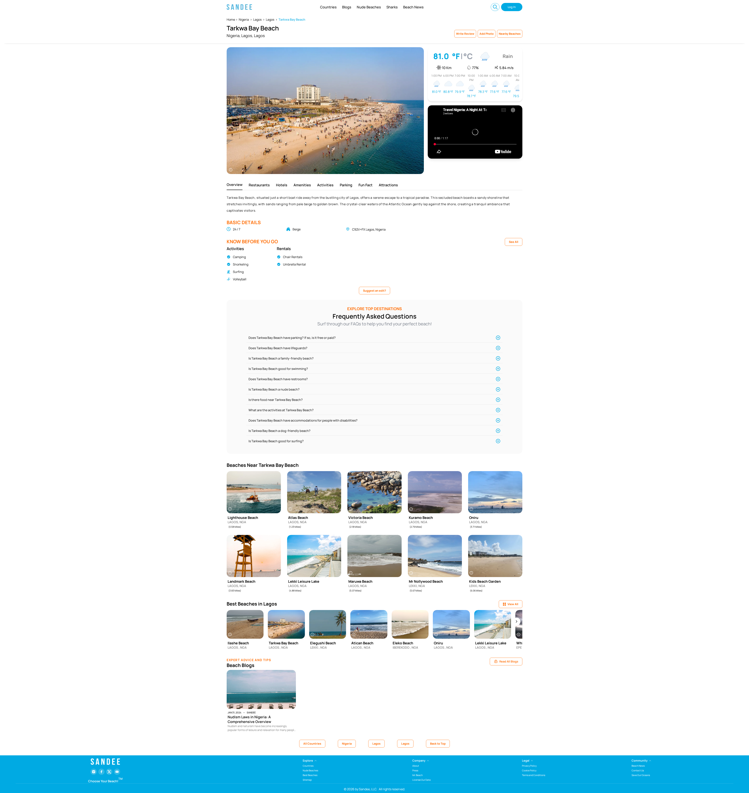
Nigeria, (233, 35)
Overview (234, 184)
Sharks (392, 7)
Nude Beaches (369, 7)
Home (231, 19)
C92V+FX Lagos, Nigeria (369, 229)
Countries (328, 7)
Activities (325, 185)
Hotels (281, 185)
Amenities (302, 185)
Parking (346, 185)
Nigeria (244, 19)
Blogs (346, 7)
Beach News (413, 7)
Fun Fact (366, 185)
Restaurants (259, 185)
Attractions (388, 185)
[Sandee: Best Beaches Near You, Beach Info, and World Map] (239, 7)
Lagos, (247, 35)
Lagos (257, 19)
